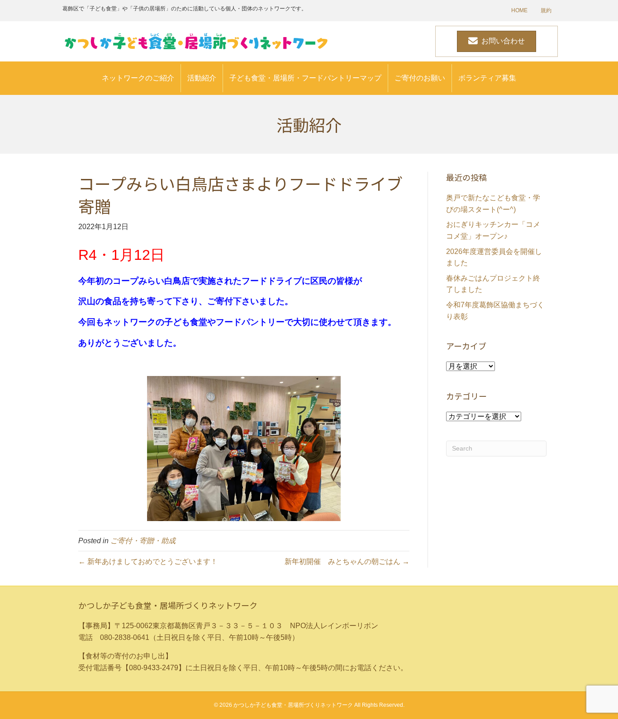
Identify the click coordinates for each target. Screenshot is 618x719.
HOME (519, 10)
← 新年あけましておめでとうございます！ (148, 561)
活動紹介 (201, 78)
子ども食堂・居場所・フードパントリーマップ (305, 78)
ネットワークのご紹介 (138, 78)
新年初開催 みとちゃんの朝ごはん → (347, 561)
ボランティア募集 (487, 78)
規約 (546, 10)
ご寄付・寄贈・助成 (143, 541)
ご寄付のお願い (420, 78)
